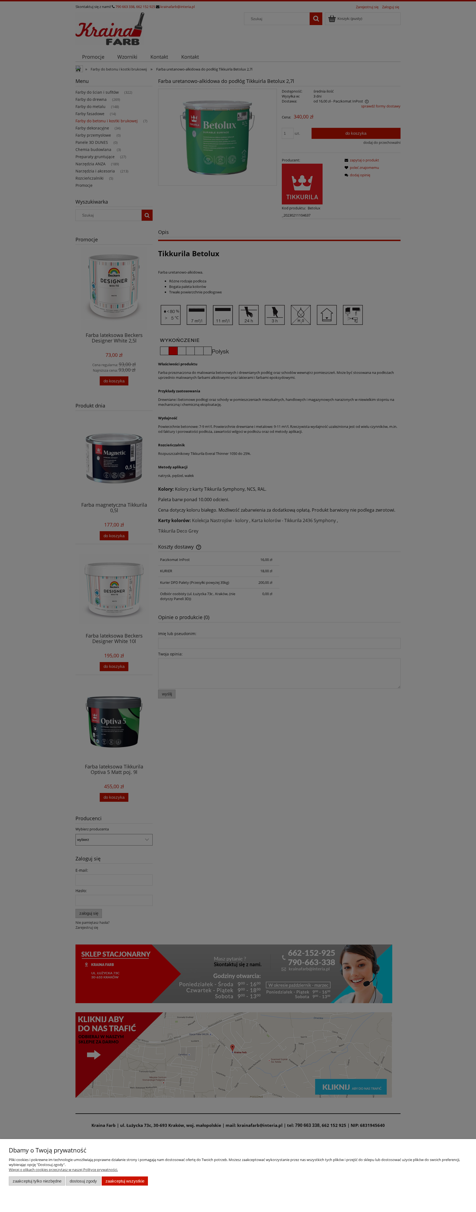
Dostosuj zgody (83, 1181)
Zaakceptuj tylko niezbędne (37, 1181)
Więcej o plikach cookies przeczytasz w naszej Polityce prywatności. (63, 1169)
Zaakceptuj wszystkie (125, 1181)
